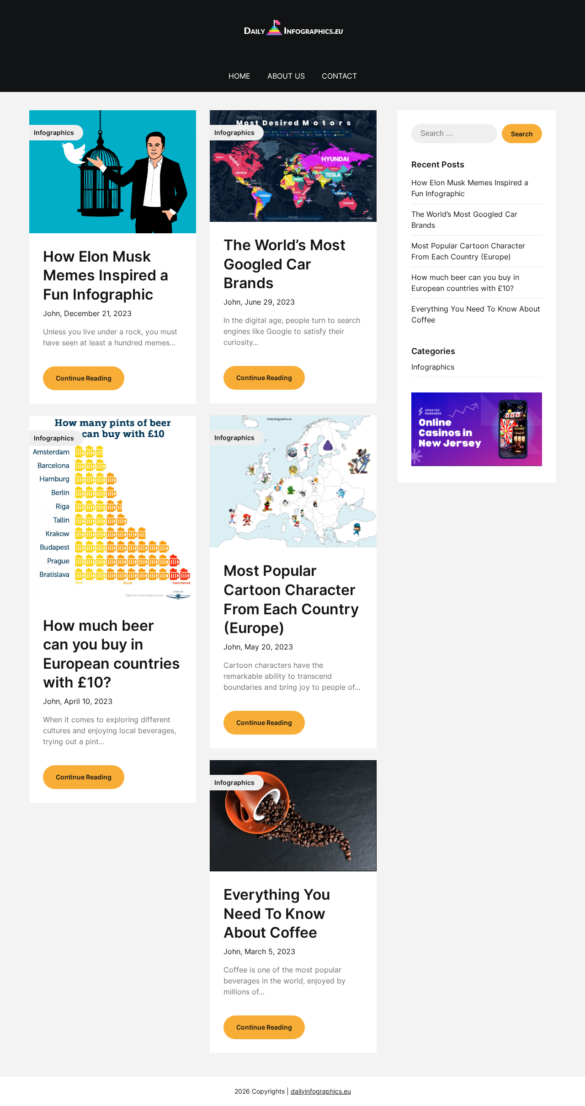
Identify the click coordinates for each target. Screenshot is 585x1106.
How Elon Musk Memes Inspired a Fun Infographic (105, 275)
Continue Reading (84, 378)
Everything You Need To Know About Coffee (276, 913)
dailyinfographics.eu (321, 1091)
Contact (339, 76)
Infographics (432, 366)
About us (286, 76)
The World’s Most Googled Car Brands (284, 264)
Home (239, 76)
